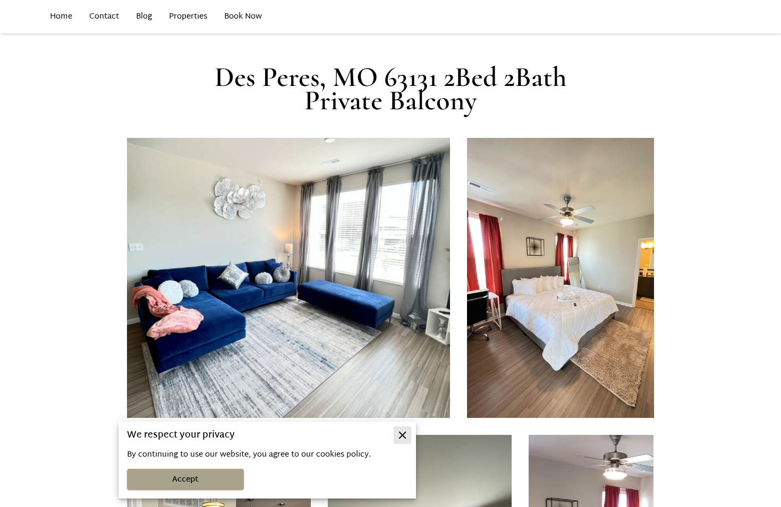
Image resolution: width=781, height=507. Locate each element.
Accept (185, 480)
